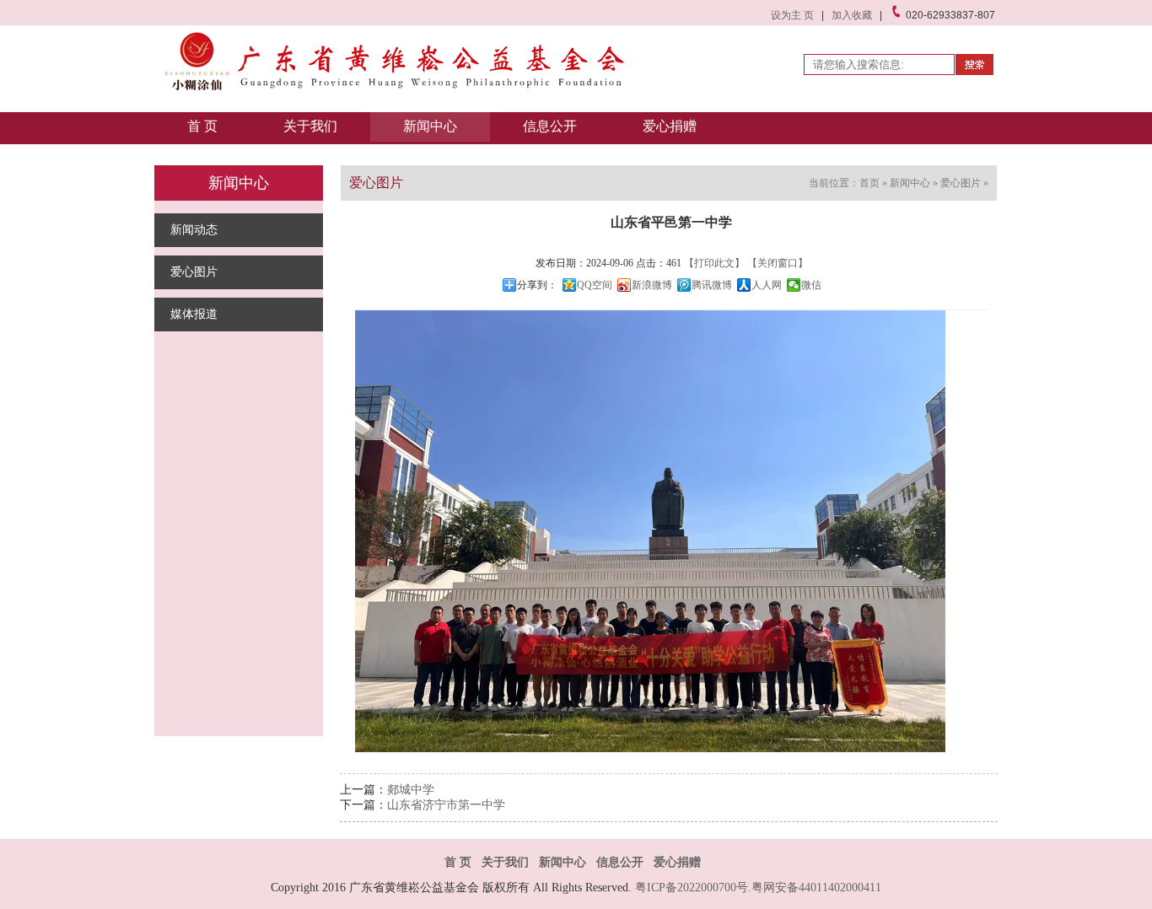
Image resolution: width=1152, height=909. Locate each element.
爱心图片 (194, 272)
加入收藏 (852, 15)
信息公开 (550, 126)
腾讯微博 (712, 285)
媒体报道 (194, 314)
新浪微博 (652, 285)
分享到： (537, 285)
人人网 (766, 285)
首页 (869, 183)
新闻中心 (430, 126)
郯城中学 (410, 789)
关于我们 (310, 126)
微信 (811, 285)
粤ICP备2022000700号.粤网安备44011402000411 (758, 887)
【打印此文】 (714, 263)
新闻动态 (194, 229)
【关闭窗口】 (777, 263)
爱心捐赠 (670, 126)
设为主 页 (792, 15)
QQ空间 (594, 285)
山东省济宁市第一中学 (446, 805)
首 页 (202, 126)
